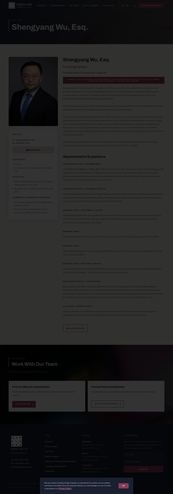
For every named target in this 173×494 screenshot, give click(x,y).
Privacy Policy (65, 489)
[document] (86, 247)
